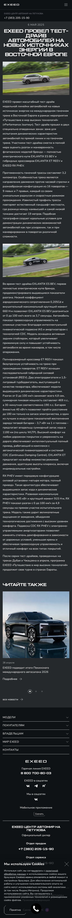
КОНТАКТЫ (11, 750)
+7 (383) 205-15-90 (16, 18)
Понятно (15, 910)
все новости (10, 699)
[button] (67, 864)
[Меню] (66, 5)
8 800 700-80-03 (36, 773)
